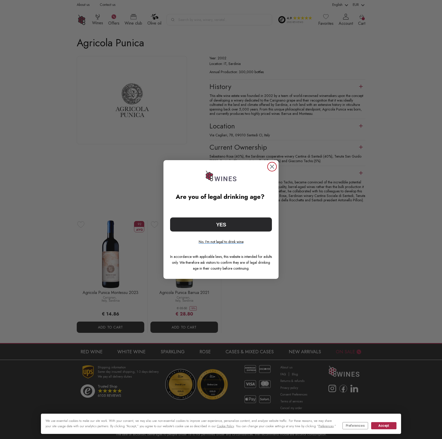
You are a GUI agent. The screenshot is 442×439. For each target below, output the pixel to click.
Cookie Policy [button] (225, 426)
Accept (383, 425)
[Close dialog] (272, 166)
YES (221, 224)
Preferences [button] (326, 426)
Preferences (355, 425)
